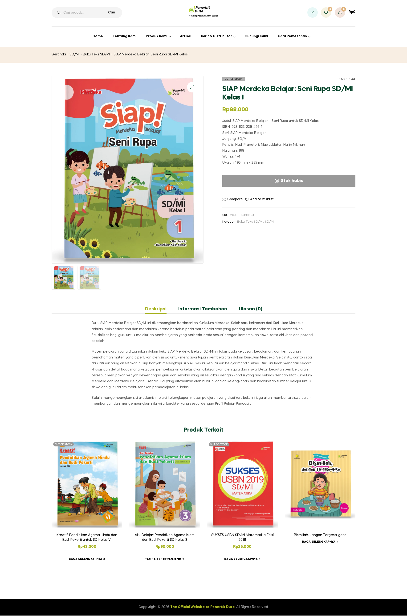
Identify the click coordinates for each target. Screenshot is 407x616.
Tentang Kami (124, 36)
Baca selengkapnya (85, 559)
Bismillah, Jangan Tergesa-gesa (320, 535)
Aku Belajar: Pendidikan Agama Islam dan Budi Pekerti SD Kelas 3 (165, 537)
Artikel (185, 36)
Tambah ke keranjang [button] (163, 559)
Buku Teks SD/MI (96, 54)
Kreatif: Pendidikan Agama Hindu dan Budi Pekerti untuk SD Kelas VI (87, 537)
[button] (192, 87)
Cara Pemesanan (292, 36)
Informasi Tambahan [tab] (202, 309)
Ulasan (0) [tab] (250, 309)
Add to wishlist (262, 199)
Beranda (59, 54)
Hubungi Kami (256, 36)
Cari (111, 12)
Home (98, 36)
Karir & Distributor (216, 36)
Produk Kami (156, 36)
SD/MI (74, 54)
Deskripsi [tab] (156, 309)
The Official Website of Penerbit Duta (202, 607)
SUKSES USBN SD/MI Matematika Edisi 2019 (242, 537)
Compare (235, 199)
